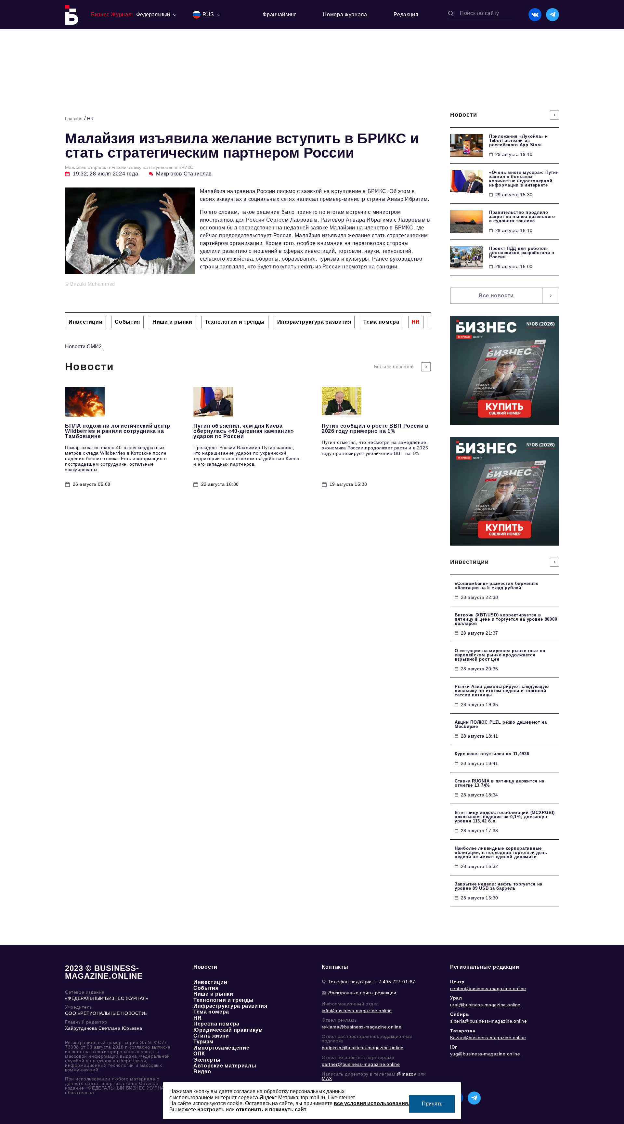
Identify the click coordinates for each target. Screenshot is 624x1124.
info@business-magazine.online (357, 1010)
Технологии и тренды (223, 1000)
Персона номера (216, 1024)
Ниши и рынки (213, 994)
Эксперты (207, 1060)
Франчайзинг (279, 14)
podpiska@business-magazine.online (363, 1047)
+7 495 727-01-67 (395, 981)
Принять (432, 1103)
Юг (453, 1047)
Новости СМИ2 (83, 346)
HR (90, 118)
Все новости (496, 295)
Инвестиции (210, 982)
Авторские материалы (224, 1065)
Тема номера (211, 1011)
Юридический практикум (228, 1030)
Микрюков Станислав (184, 173)
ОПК (199, 1053)
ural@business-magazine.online (485, 1004)
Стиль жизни (211, 1036)
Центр (457, 981)
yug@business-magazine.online (485, 1053)
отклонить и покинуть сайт (271, 1109)
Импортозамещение (221, 1048)
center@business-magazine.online (488, 988)
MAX (327, 1078)
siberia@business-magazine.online (488, 1021)
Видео (202, 1071)
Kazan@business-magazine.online (488, 1037)
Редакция (406, 14)
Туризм (203, 1041)
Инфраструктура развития (230, 1006)
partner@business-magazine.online (361, 1064)
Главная (74, 118)
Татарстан (462, 1030)
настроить (211, 1109)
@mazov (406, 1074)
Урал (456, 998)
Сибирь (459, 1014)
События (205, 988)
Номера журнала (345, 14)
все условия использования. (371, 1103)
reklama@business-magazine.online (361, 1026)
